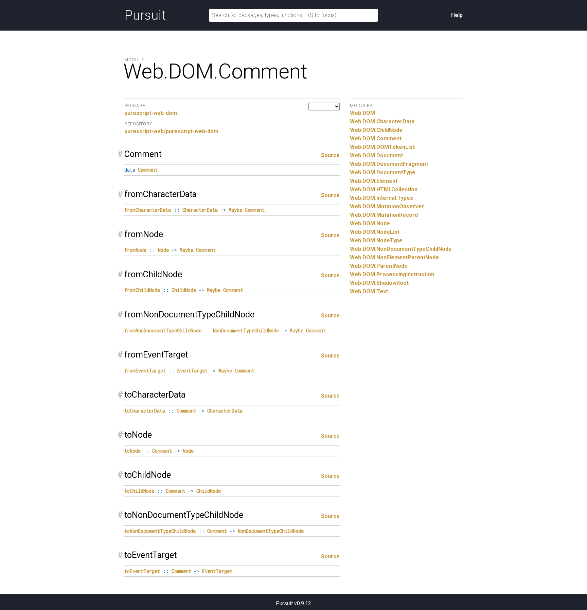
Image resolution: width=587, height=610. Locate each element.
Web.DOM (362, 113)
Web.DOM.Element (373, 181)
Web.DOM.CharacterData (382, 121)
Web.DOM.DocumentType (382, 172)
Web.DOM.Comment (376, 138)
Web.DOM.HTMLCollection (383, 189)
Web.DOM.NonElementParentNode (394, 257)
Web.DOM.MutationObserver (387, 206)
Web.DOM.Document (376, 155)
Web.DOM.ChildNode (376, 130)
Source (330, 155)
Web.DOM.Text (369, 291)
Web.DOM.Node (370, 223)
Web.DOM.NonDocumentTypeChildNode (401, 249)
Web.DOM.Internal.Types (381, 198)
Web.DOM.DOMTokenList (382, 147)
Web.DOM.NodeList (374, 232)
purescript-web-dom (150, 113)
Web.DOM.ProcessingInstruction (392, 274)
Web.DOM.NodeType (376, 240)
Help (457, 15)
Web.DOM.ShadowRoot (379, 283)
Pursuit (145, 15)
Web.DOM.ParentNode (379, 266)
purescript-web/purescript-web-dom (171, 131)
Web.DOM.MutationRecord (384, 215)
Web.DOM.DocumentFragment (389, 164)
